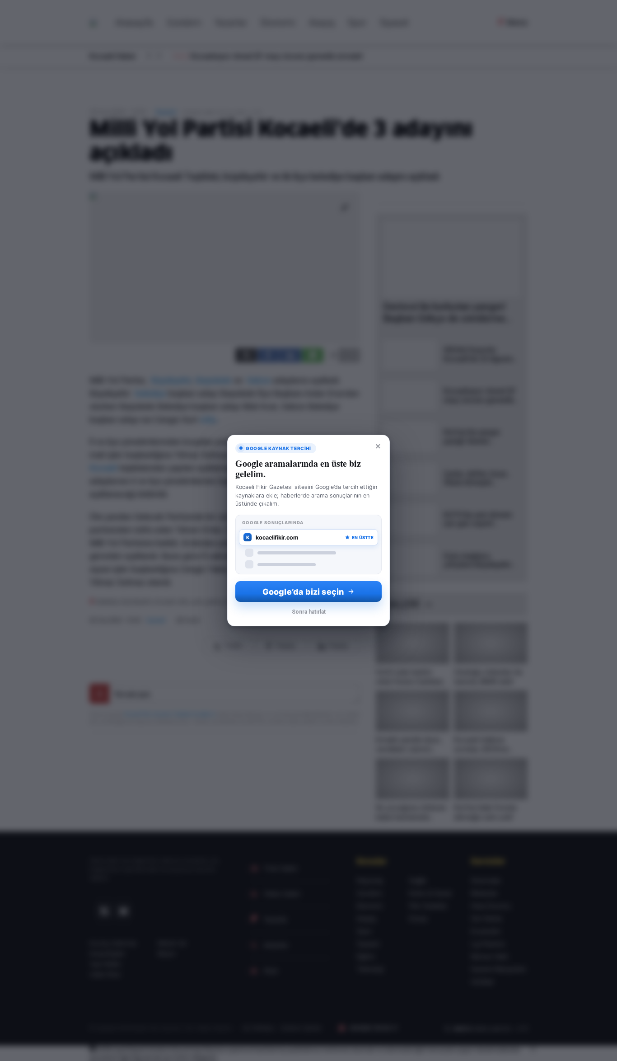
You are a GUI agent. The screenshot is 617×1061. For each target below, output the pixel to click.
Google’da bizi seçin (303, 591)
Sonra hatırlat (309, 612)
